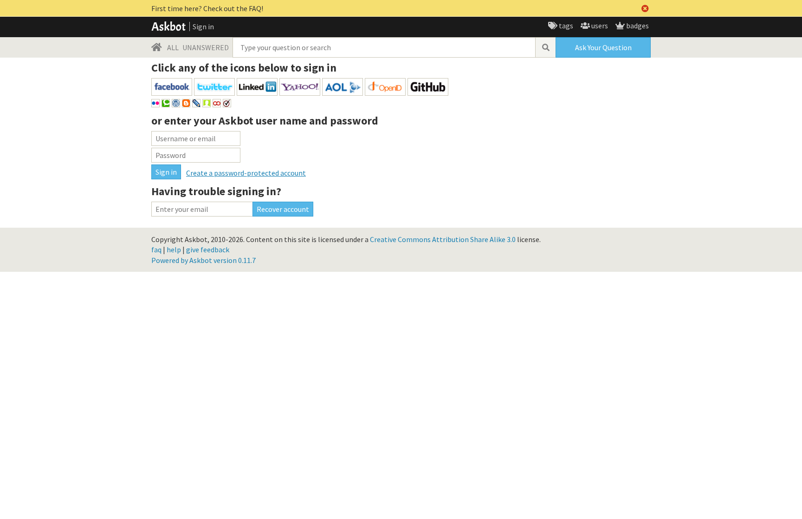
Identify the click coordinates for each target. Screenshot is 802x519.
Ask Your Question (603, 47)
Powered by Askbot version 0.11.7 (203, 260)
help (174, 249)
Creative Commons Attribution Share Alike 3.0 (443, 239)
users (599, 25)
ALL (173, 47)
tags (565, 25)
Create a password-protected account (246, 172)
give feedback (207, 249)
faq (156, 249)
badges (637, 25)
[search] (545, 47)
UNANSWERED (205, 47)
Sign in (203, 26)
